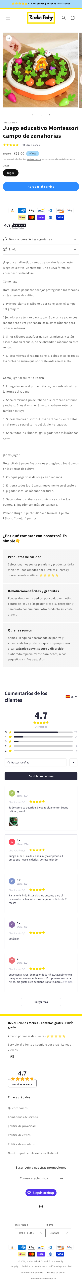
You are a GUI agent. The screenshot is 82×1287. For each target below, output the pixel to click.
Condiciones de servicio (23, 1117)
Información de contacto (43, 1278)
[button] (8, 17)
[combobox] (73, 762)
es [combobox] (72, 696)
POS (41, 1261)
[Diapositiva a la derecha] (49, 115)
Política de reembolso (22, 1144)
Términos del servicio (32, 1272)
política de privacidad (22, 1126)
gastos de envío (34, 159)
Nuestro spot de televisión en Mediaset (33, 1153)
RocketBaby (32, 1261)
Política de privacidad (60, 1266)
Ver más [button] (67, 982)
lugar (10, 173)
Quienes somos (18, 1108)
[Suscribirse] (61, 1178)
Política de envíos (19, 1135)
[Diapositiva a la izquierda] (32, 115)
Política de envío (56, 1272)
